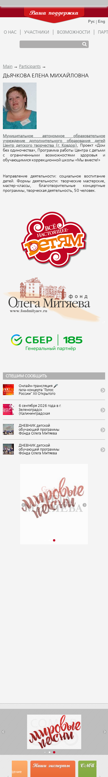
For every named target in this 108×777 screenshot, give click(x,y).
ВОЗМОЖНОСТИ (73, 32)
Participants (30, 67)
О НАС (10, 32)
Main (7, 67)
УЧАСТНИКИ (36, 32)
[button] (23, 505)
